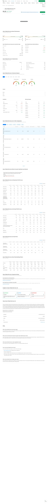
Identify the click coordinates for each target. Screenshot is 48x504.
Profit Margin (18, 124)
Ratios (22, 124)
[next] (44, 295)
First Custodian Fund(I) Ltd (7, 147)
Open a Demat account (7, 350)
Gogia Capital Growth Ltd (7, 161)
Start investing (42, 12)
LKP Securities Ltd (6, 154)
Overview (4, 124)
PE (7, 124)
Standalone (44, 183)
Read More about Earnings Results (7, 280)
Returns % (11, 124)
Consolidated (40, 183)
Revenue (14, 124)
